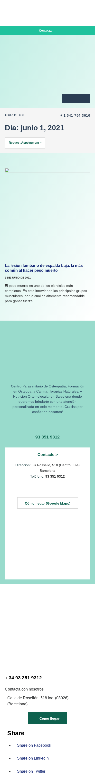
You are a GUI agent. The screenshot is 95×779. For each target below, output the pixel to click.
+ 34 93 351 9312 (23, 677)
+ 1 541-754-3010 (75, 115)
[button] (86, 7)
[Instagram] (53, 489)
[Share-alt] (84, 99)
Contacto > (48, 455)
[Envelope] (76, 99)
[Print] (68, 99)
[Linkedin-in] (41, 489)
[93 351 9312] (48, 424)
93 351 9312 (47, 437)
